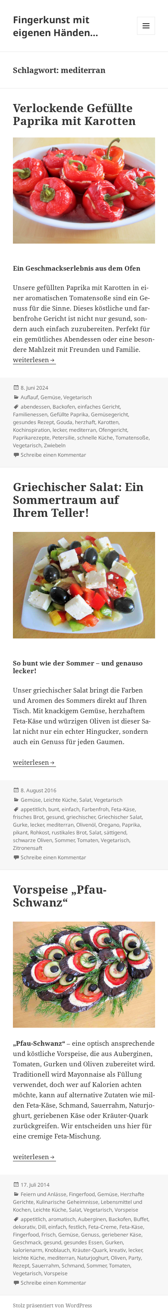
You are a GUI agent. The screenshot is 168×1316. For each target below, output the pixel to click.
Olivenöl (86, 824)
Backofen (64, 406)
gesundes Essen (83, 1242)
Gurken (114, 1242)
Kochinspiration (31, 430)
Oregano (108, 824)
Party (134, 1257)
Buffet (141, 1219)
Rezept (21, 1265)
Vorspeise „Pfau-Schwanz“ (59, 896)
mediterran (82, 430)
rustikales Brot (69, 832)
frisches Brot (28, 817)
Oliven (118, 1257)
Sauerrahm (45, 1265)
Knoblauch (57, 1250)
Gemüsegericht (109, 414)
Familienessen (30, 414)
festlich (77, 1227)
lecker (59, 430)
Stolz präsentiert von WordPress (52, 1305)
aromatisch (61, 1219)
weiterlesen (34, 359)
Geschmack (27, 1242)
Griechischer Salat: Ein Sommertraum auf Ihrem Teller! (78, 499)
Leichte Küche (60, 799)
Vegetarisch (77, 397)
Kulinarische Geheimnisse (67, 1202)
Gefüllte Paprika (69, 414)
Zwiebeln (54, 445)
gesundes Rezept (33, 422)
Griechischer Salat (120, 817)
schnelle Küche (95, 437)
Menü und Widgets (146, 34)
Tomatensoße (132, 437)
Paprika (131, 824)
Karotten (108, 422)
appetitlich (33, 809)
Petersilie (63, 437)
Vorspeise (126, 1209)
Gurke (20, 824)
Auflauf (29, 397)
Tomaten (87, 840)
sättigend (115, 832)
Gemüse (50, 397)
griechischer (80, 817)
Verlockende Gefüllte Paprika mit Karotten (74, 114)
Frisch (48, 1234)
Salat (85, 799)
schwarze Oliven (32, 840)
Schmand (73, 1265)
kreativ (117, 1250)
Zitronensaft (27, 848)
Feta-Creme (102, 1227)
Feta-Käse (123, 809)
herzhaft (85, 422)
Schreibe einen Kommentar (53, 454)
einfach (70, 809)
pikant (20, 832)
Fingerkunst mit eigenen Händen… (55, 26)
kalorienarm (27, 1250)
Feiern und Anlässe (43, 1194)
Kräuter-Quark (89, 1250)
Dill (42, 1227)
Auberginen (92, 1219)
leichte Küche (29, 1257)
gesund (55, 817)
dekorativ (24, 1227)
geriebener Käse (121, 1234)
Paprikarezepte (31, 437)
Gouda (64, 422)
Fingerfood (82, 1194)
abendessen (35, 406)
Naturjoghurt (92, 1257)
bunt (53, 809)
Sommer (65, 840)
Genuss (90, 1234)
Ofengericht (113, 430)
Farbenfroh (95, 809)
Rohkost (39, 832)
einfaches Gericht (99, 406)
